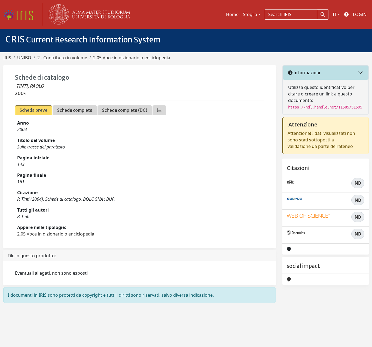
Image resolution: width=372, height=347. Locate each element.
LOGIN (360, 14)
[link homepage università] (88, 14)
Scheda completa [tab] (74, 110)
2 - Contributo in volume (62, 58)
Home (232, 14)
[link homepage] (20, 14)
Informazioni (306, 72)
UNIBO (24, 58)
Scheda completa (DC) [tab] (124, 110)
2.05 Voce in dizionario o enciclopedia (131, 58)
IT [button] (335, 14)
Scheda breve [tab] (33, 110)
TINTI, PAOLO (30, 86)
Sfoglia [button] (250, 14)
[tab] (159, 110)
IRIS (7, 58)
